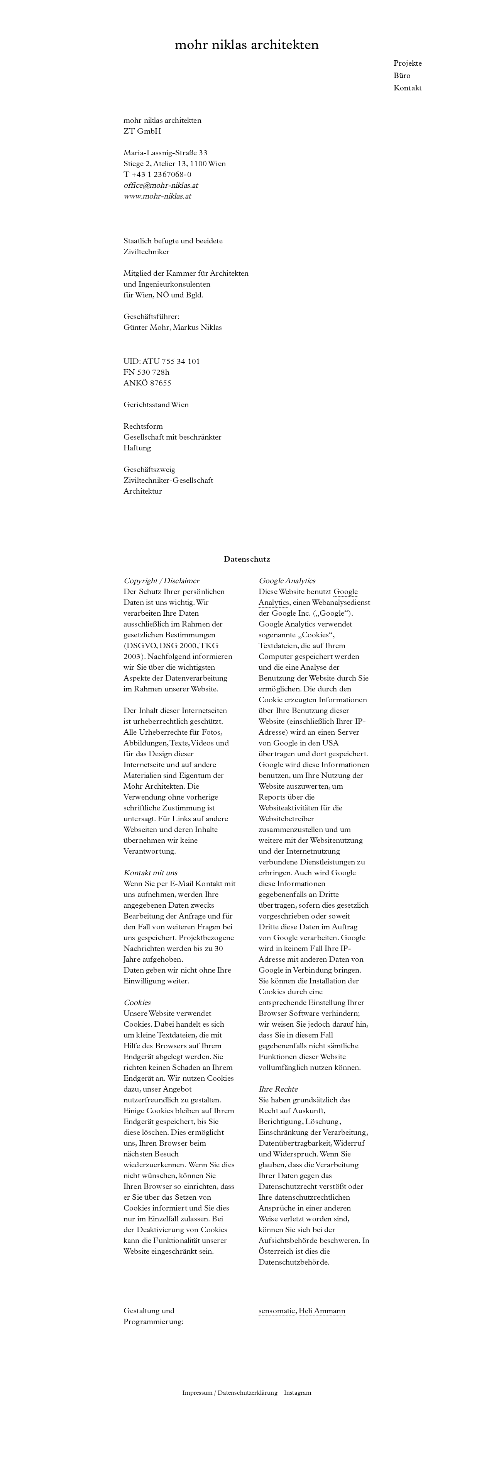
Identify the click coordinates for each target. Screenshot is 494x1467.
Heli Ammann (322, 1312)
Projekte (408, 64)
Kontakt (408, 89)
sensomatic (277, 1312)
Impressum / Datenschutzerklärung (231, 1394)
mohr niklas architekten (247, 46)
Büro (402, 76)
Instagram (297, 1394)
